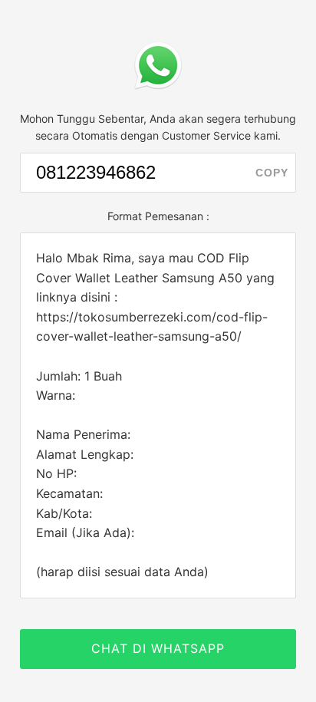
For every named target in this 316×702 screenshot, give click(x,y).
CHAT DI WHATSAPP (158, 648)
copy (271, 172)
